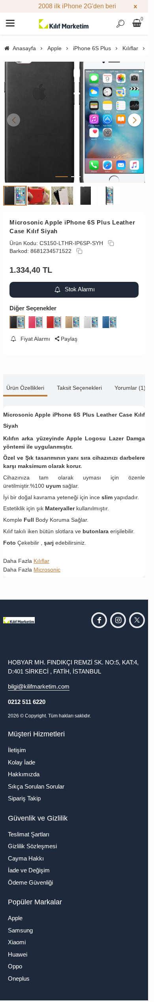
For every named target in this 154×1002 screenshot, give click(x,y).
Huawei (17, 949)
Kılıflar (41, 556)
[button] (61, 171)
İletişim (17, 745)
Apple (15, 913)
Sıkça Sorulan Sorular (36, 781)
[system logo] (64, 24)
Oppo (15, 961)
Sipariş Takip (24, 793)
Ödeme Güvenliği (30, 877)
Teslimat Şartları (28, 829)
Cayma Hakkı (26, 853)
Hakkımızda (23, 769)
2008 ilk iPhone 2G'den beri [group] (74, 6)
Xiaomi (17, 937)
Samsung (20, 925)
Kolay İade (21, 757)
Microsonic (47, 565)
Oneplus (19, 973)
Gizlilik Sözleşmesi (32, 841)
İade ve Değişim (29, 865)
